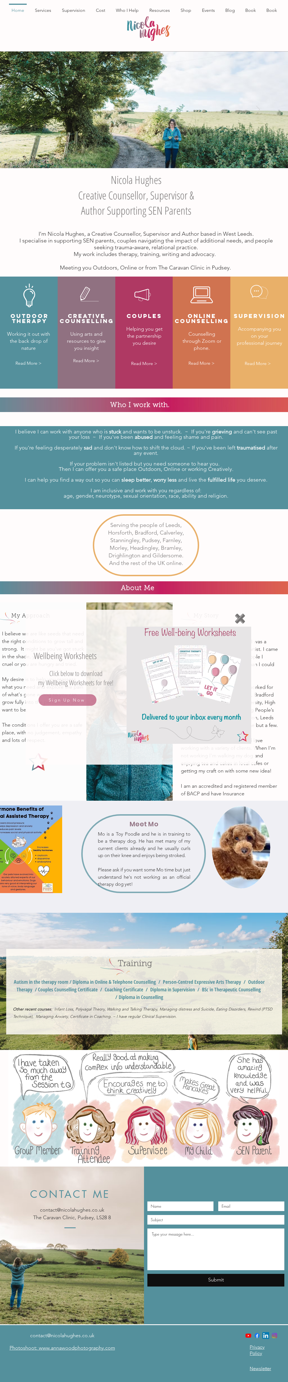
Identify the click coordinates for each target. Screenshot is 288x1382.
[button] (240, 618)
